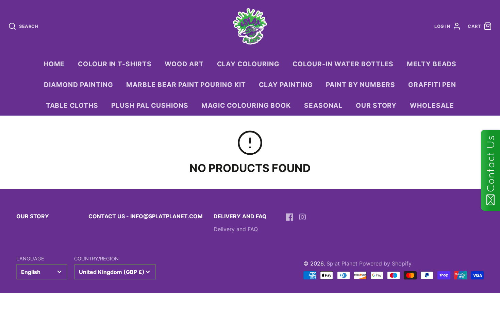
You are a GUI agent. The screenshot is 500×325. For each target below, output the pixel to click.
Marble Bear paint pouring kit (186, 85)
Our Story (376, 105)
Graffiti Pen (432, 85)
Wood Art (184, 64)
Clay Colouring (248, 64)
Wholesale (432, 105)
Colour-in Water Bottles (343, 64)
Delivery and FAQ (236, 229)
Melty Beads (432, 64)
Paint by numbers (360, 85)
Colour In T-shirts (115, 64)
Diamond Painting (78, 85)
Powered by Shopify (385, 263)
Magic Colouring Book (246, 105)
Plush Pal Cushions (149, 105)
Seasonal (323, 105)
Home (54, 64)
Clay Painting (286, 85)
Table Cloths (72, 105)
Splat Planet (342, 263)
